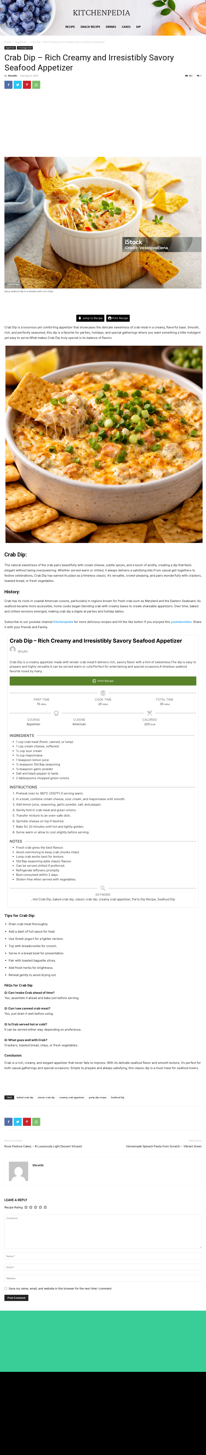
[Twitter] (18, 85)
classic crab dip (46, 1097)
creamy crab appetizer (71, 1097)
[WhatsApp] (36, 85)
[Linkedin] (170, 1407)
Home (7, 42)
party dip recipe (97, 1097)
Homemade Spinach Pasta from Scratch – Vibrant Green (164, 1146)
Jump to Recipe (92, 318)
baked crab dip (25, 1097)
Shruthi (12, 75)
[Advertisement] (103, 122)
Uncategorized (25, 47)
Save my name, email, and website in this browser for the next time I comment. (60, 1288)
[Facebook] (8, 85)
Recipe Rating (13, 1207)
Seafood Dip (117, 1097)
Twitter (179, 1414)
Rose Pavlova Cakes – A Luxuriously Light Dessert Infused (43, 1146)
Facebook (180, 1399)
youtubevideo (181, 622)
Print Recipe (119, 318)
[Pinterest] (27, 85)
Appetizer (21, 42)
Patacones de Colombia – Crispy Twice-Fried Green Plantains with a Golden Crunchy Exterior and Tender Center (138, 1439)
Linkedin (180, 1407)
